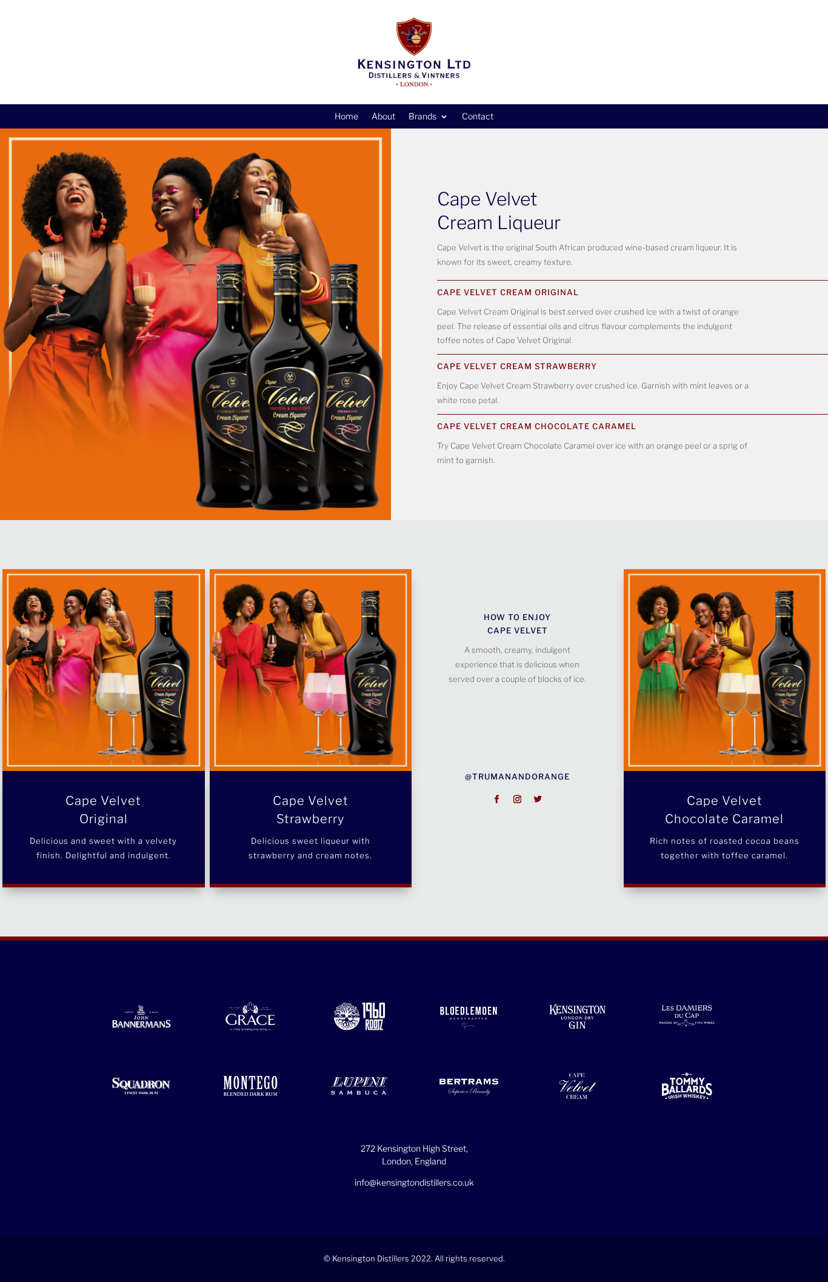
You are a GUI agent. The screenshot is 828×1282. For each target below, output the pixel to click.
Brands (422, 116)
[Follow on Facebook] (497, 799)
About (383, 116)
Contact (477, 116)
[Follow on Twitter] (538, 799)
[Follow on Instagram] (518, 799)
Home (346, 116)
